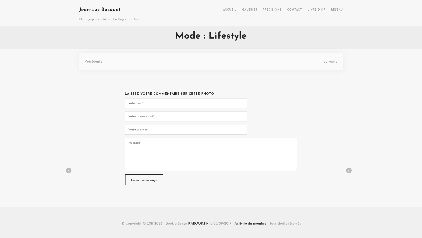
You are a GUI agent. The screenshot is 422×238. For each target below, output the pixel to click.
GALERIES (249, 10)
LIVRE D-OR (316, 10)
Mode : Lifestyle (211, 36)
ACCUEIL (229, 10)
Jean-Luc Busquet (99, 9)
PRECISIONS (272, 10)
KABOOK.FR (198, 223)
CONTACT (294, 10)
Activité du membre (250, 223)
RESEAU (337, 10)
